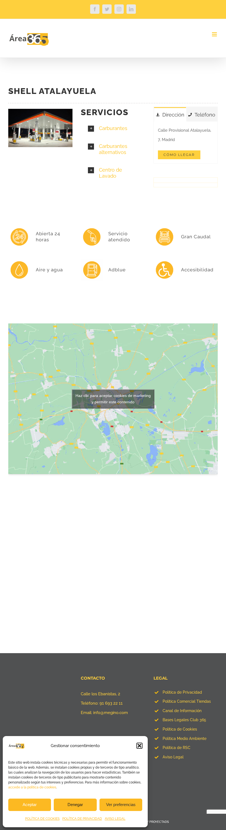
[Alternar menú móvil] (215, 34)
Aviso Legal (173, 757)
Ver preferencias (121, 804)
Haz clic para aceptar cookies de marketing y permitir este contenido (113, 398)
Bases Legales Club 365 (184, 720)
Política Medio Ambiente (184, 738)
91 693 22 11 (111, 703)
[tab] (170, 114)
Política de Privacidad (182, 692)
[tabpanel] (186, 142)
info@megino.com (110, 712)
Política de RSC (176, 747)
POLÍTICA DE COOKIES (42, 819)
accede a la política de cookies (32, 787)
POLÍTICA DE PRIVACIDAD (82, 819)
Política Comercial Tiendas (187, 701)
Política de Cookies (180, 729)
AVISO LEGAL (115, 819)
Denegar (75, 804)
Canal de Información (182, 711)
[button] (139, 745)
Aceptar (30, 804)
